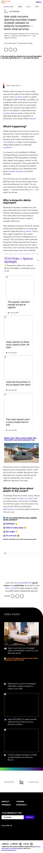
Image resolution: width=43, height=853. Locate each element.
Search (33, 2)
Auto (28, 7)
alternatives (8, 509)
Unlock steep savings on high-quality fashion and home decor (23, 757)
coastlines (7, 148)
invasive (27, 231)
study (15, 152)
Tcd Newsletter (12, 813)
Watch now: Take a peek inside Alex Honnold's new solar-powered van (20, 439)
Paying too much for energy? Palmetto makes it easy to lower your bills (22, 686)
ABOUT (5, 802)
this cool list (11, 588)
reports (33, 119)
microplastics (9, 142)
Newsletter (8, 7)
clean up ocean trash (28, 498)
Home (20, 7)
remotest (18, 97)
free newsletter (21, 583)
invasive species (10, 113)
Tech (37, 7)
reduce (15, 501)
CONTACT (21, 805)
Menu (38, 2)
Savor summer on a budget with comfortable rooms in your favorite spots (23, 650)
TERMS (20, 802)
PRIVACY (6, 805)
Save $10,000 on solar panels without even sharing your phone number (22, 721)
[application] (21, 453)
